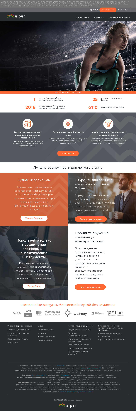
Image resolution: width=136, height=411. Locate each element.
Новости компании (46, 337)
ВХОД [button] (95, 10)
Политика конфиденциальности (78, 334)
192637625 (60, 366)
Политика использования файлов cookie (79, 340)
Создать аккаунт (64, 69)
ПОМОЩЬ (122, 10)
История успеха (45, 340)
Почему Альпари (45, 330)
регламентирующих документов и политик (76, 392)
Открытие (68, 153)
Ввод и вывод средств (17, 339)
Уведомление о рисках (78, 345)
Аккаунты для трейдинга (18, 330)
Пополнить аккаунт (91, 219)
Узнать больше (34, 218)
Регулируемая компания (79, 330)
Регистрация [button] (108, 10)
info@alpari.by (65, 375)
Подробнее (34, 286)
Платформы (12, 342)
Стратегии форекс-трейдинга (111, 340)
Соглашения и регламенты (80, 348)
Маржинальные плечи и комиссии (18, 334)
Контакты (42, 333)
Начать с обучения (90, 287)
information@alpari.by (39, 375)
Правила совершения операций (78, 353)
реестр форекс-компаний (91, 368)
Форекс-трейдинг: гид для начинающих (110, 335)
